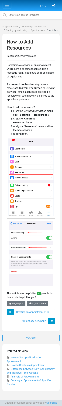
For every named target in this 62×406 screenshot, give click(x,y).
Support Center (10, 26)
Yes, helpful (17, 303)
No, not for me (38, 303)
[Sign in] (53, 6)
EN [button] (42, 6)
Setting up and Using (16, 30)
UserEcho (51, 402)
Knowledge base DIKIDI (34, 26)
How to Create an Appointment (27, 365)
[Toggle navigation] (7, 5)
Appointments (38, 30)
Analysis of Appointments (24, 376)
